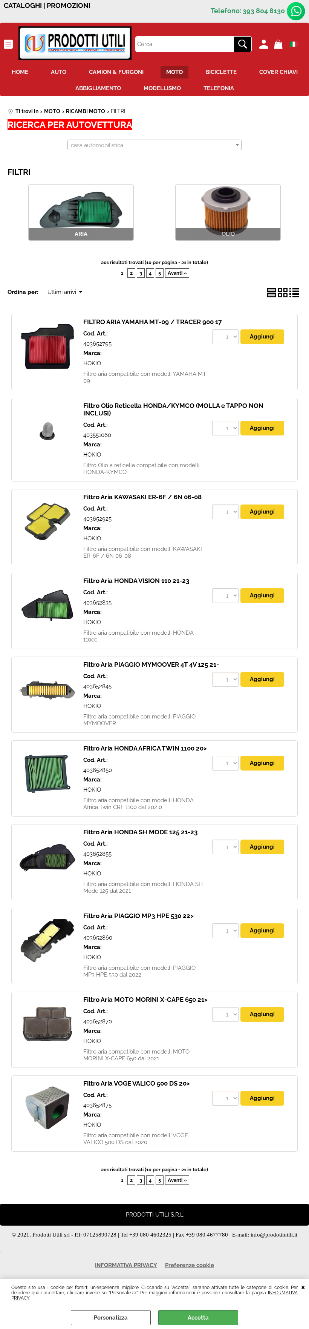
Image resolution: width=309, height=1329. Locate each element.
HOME (20, 72)
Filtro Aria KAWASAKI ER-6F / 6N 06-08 (142, 497)
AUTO (58, 72)
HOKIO (92, 363)
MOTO (174, 72)
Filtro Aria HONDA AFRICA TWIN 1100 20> (145, 748)
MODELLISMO (162, 88)
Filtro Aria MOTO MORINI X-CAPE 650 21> (145, 999)
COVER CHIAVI (278, 72)
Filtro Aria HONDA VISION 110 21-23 (136, 581)
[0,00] (279, 44)
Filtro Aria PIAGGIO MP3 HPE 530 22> (138, 916)
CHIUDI (303, 1287)
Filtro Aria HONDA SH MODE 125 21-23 (140, 832)
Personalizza (111, 1317)
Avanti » (177, 273)
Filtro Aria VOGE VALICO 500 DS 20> (136, 1083)
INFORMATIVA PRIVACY (126, 1265)
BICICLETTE (221, 72)
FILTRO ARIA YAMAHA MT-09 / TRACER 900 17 (152, 322)
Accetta (198, 1317)
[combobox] (154, 145)
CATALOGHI (23, 5)
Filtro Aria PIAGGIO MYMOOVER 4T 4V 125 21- (151, 664)
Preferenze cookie (189, 1265)
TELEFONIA (218, 88)
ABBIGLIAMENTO (98, 88)
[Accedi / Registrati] (264, 44)
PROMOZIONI (68, 5)
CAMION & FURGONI (116, 72)
